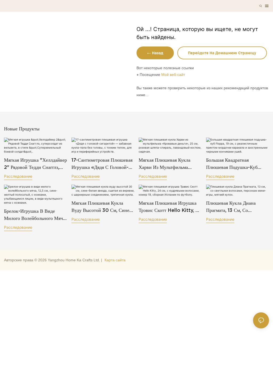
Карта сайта (115, 260)
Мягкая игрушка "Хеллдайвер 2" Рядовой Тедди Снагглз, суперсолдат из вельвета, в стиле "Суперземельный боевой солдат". (35, 164)
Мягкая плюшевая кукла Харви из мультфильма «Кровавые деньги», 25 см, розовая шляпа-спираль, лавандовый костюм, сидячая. (168, 164)
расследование (18, 176)
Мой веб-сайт (173, 74)
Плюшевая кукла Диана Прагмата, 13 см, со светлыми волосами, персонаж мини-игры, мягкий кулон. (231, 207)
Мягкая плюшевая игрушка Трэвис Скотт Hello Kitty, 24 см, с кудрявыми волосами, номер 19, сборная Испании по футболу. (170, 207)
